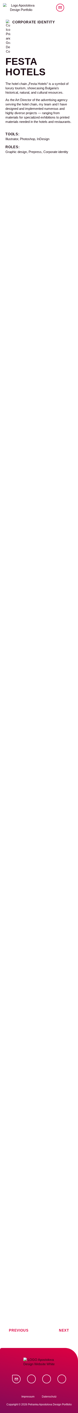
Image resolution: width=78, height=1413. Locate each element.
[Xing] (46, 1379)
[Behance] (61, 1379)
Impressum (27, 1396)
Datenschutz (49, 1396)
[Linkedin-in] (31, 1379)
